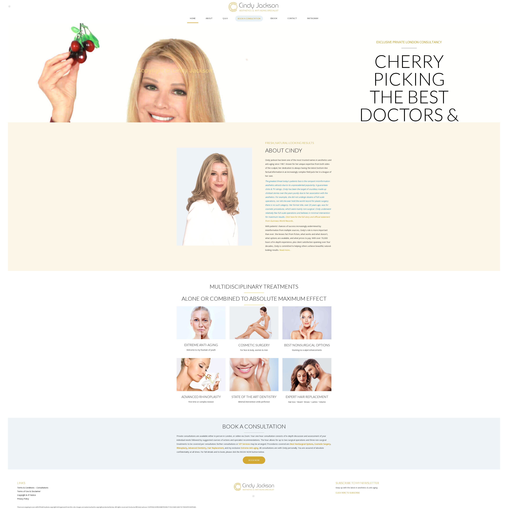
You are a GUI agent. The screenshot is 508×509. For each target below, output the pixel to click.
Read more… (285, 250)
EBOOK (274, 18)
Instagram (312, 18)
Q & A (225, 18)
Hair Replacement (215, 448)
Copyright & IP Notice (26, 495)
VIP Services (244, 444)
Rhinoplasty (182, 448)
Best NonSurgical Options (301, 444)
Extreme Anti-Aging (201, 345)
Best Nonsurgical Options (307, 345)
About (209, 18)
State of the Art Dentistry (254, 397)
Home (193, 18)
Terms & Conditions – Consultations (32, 487)
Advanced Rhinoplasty (201, 397)
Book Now (254, 460)
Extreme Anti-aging (249, 448)
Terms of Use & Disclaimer (28, 491)
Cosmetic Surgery (254, 345)
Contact (292, 18)
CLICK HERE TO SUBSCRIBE (348, 492)
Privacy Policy (23, 498)
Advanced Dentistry (197, 448)
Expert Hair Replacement (307, 397)
